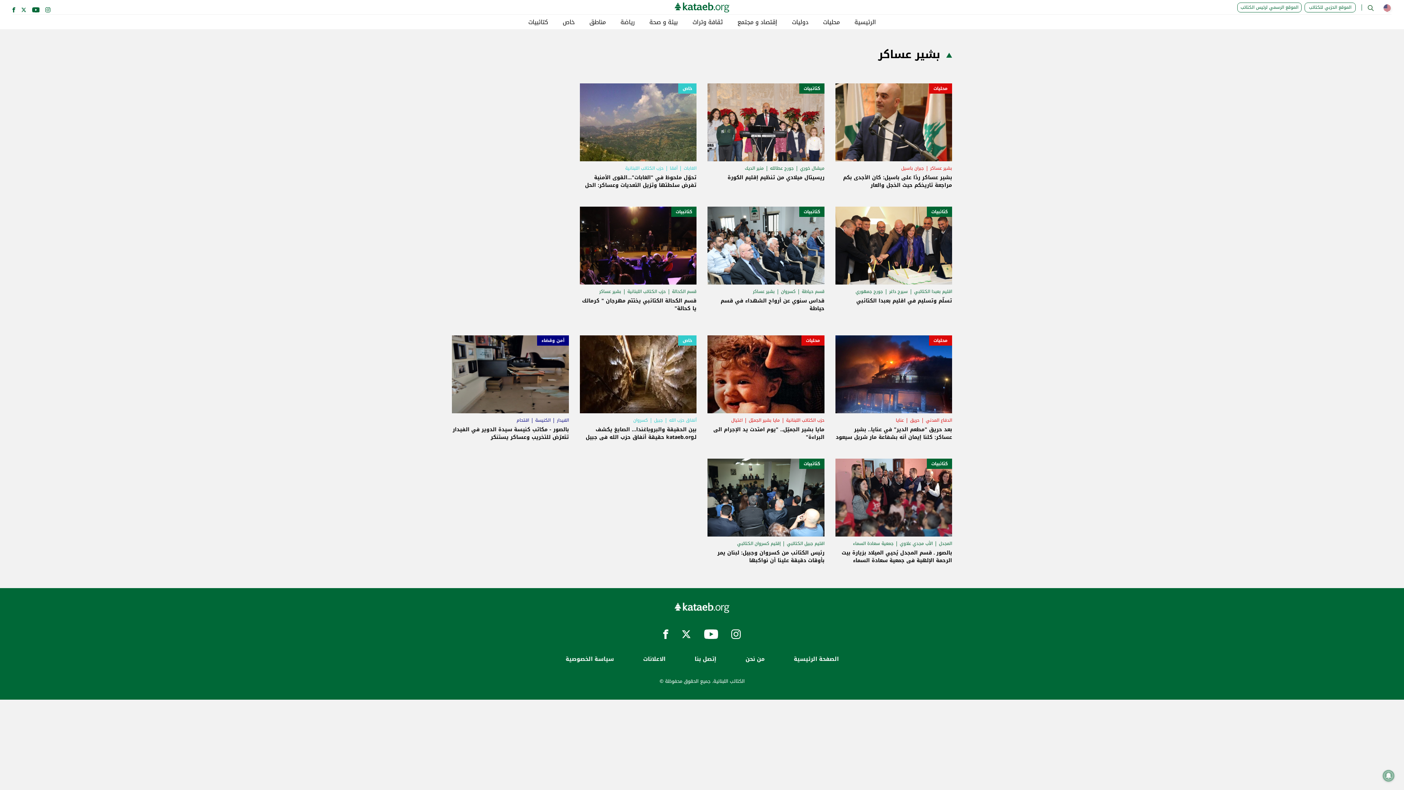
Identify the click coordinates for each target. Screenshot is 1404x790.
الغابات (690, 168)
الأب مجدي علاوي (916, 543)
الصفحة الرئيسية (816, 659)
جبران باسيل (912, 168)
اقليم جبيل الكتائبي (805, 543)
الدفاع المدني (939, 420)
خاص (569, 22)
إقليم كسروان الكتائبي (759, 543)
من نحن (755, 659)
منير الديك (754, 168)
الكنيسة (543, 420)
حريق (915, 420)
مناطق (597, 22)
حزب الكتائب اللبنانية (644, 168)
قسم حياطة (813, 291)
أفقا (674, 168)
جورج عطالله (782, 168)
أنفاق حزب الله (683, 420)
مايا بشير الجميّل (764, 420)
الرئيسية (865, 22)
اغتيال (737, 420)
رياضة (627, 22)
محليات (831, 22)
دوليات (800, 22)
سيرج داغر (898, 291)
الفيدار (563, 420)
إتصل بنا (705, 659)
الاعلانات (654, 659)
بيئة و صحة (663, 22)
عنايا (900, 420)
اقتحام (523, 420)
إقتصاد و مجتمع (757, 22)
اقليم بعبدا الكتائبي (933, 291)
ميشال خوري (812, 168)
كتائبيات (538, 22)
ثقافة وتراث (707, 22)
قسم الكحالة (684, 291)
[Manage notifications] (1388, 776)
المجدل (945, 543)
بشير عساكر (941, 168)
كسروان (788, 291)
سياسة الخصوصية (590, 659)
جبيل (658, 420)
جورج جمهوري (869, 291)
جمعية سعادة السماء (873, 543)
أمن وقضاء (553, 340)
